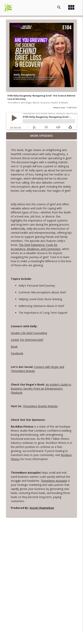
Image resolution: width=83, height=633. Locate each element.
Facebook (17, 353)
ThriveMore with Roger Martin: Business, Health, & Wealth (38, 102)
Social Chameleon (42, 508)
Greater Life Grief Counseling (29, 333)
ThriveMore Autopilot (54, 481)
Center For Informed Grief (27, 340)
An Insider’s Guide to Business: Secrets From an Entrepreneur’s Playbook (41, 388)
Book (14, 346)
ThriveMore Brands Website (40, 406)
